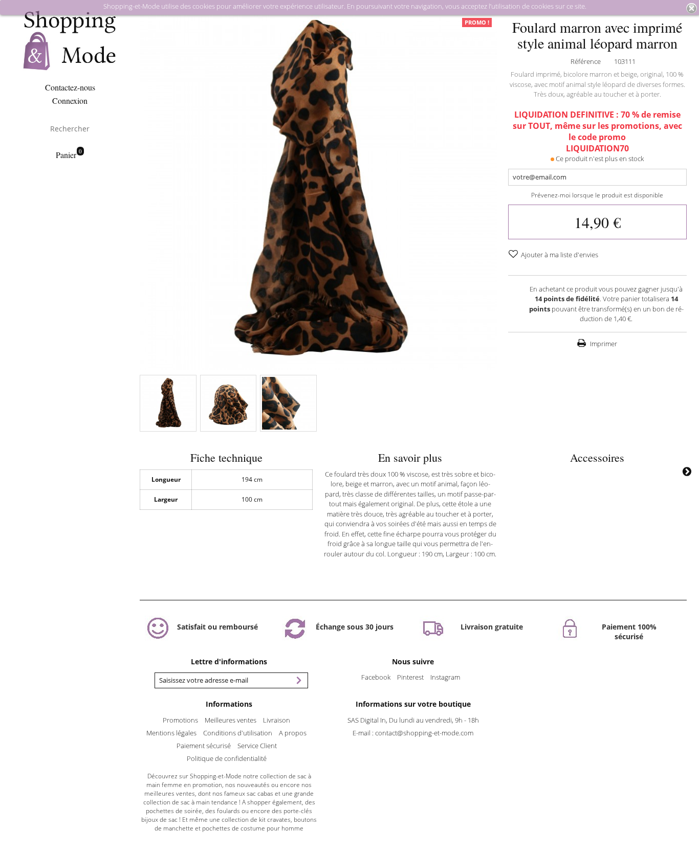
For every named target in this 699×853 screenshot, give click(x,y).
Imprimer (602, 343)
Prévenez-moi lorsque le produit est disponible (597, 195)
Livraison (276, 720)
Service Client (257, 745)
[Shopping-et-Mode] (70, 41)
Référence (586, 61)
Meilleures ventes (230, 720)
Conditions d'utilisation (237, 732)
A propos (293, 732)
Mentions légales (171, 732)
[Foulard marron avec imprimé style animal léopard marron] (167, 403)
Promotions (180, 720)
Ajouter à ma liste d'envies (558, 254)
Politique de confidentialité (227, 758)
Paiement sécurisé (204, 745)
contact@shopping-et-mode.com (424, 732)
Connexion (70, 100)
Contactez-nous (70, 87)
